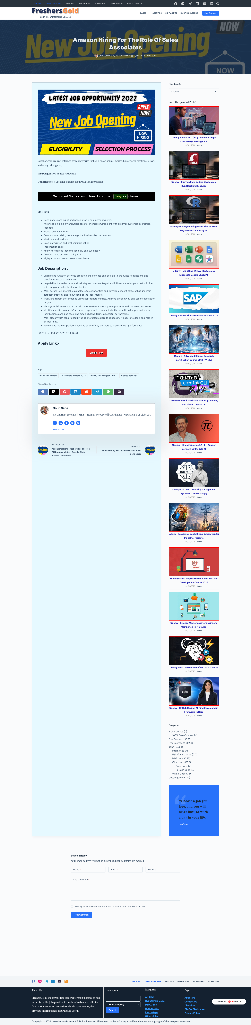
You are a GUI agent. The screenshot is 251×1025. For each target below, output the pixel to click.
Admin (199, 145)
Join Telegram (211, 13)
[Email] (204, 3)
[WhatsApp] (108, 391)
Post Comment (81, 914)
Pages (143, 13)
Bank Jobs (181, 766)
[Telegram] (190, 3)
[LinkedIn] (197, 3)
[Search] (217, 3)
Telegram (120, 196)
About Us (157, 13)
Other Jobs (115, 4)
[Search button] (216, 91)
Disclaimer (190, 1005)
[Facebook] (175, 3)
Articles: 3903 (59, 429)
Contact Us (171, 13)
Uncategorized (177, 777)
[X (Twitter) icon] (66, 423)
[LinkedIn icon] (61, 423)
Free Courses (133, 4)
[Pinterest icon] (78, 423)
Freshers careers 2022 (74, 375)
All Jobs (38, 4)
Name (77, 869)
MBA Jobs (70, 4)
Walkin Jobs (84, 4)
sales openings (129, 375)
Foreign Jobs (183, 769)
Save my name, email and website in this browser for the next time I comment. (110, 906)
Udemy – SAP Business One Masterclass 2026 (194, 315)
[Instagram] (182, 3)
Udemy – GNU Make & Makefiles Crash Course (194, 667)
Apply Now (96, 352)
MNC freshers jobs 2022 (103, 375)
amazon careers (48, 375)
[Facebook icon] (55, 423)
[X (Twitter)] (54, 391)
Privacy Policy (192, 1013)
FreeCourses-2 (177, 742)
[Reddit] (86, 391)
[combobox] (191, 91)
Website (152, 869)
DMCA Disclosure (189, 13)
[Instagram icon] (72, 423)
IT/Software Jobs (54, 4)
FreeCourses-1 (176, 739)
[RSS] (211, 3)
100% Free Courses (182, 735)
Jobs (154, 56)
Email (114, 869)
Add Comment (81, 879)
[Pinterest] (65, 391)
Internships (100, 4)
